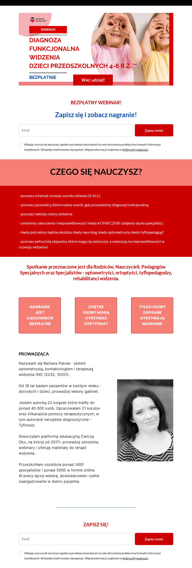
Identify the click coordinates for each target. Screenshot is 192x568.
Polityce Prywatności (135, 149)
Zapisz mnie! (154, 130)
